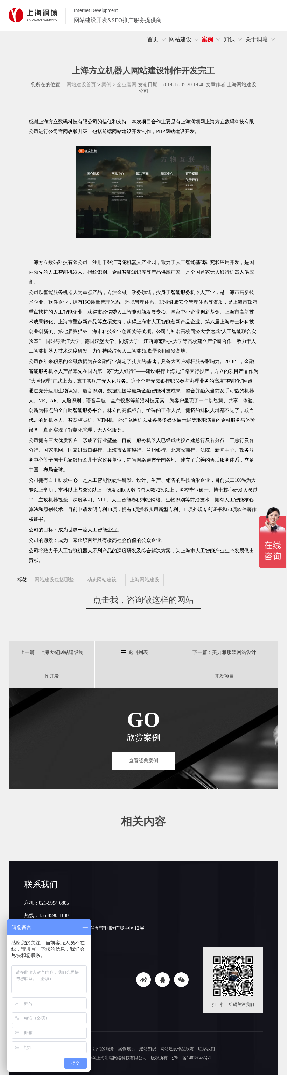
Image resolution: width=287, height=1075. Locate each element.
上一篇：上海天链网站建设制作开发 (52, 664)
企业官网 (126, 84)
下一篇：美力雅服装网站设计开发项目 (224, 664)
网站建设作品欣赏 (177, 1048)
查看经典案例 (143, 760)
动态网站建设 (102, 579)
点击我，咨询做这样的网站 (143, 599)
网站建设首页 (81, 84)
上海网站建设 (144, 579)
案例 (106, 84)
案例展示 (126, 1048)
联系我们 (206, 1048)
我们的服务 (103, 1048)
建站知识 (147, 1048)
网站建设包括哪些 (54, 579)
